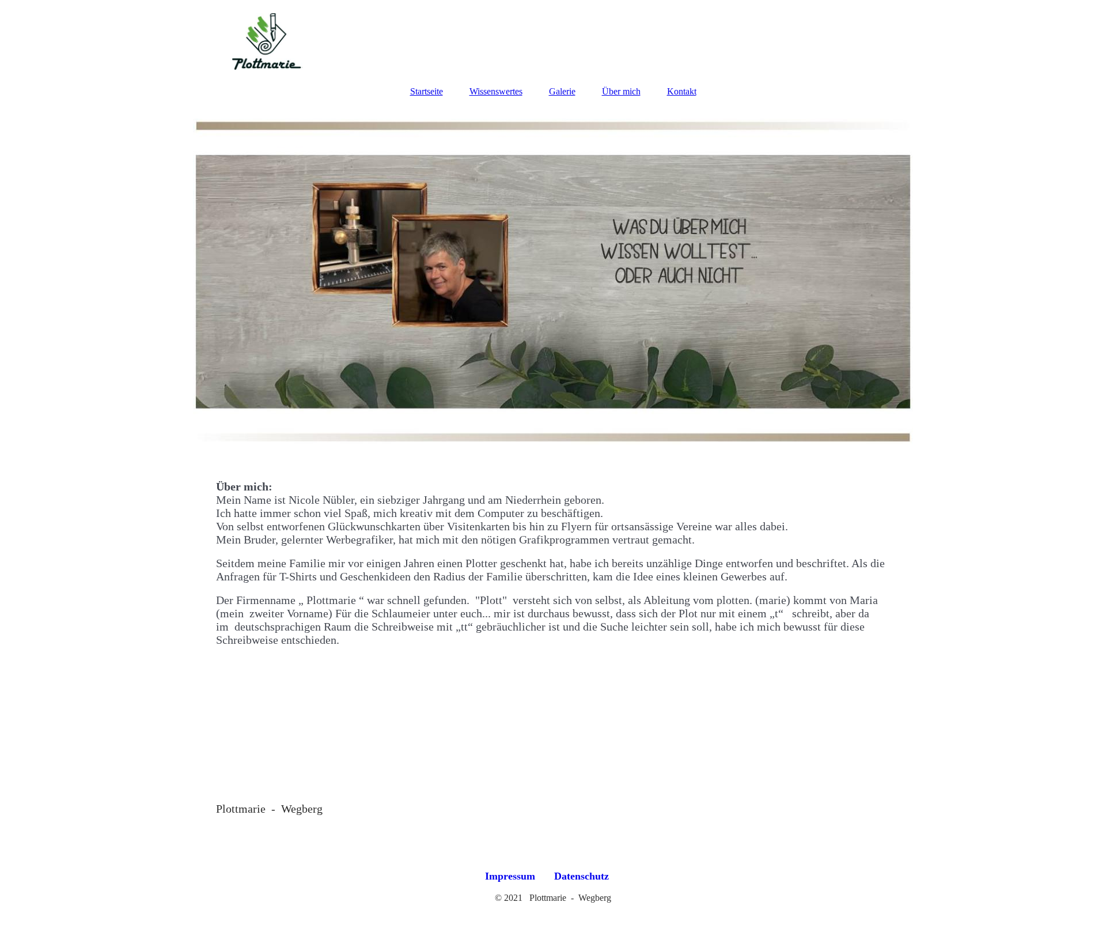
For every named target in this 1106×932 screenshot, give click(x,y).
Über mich (621, 91)
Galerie (562, 91)
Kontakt (681, 91)
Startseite (426, 91)
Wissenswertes (495, 91)
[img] (553, 37)
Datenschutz (581, 876)
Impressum (510, 876)
